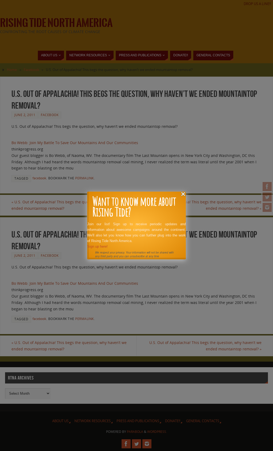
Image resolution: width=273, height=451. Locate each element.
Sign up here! (97, 246)
